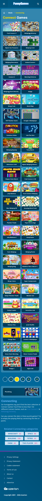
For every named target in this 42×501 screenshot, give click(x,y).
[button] (38, 4)
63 (20, 434)
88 (35, 434)
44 (35, 438)
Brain (10, 13)
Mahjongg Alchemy (8, 411)
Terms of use (12, 470)
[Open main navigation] (4, 4)
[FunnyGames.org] (4, 13)
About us (10, 474)
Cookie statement (13, 465)
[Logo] (21, 4)
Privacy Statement (13, 461)
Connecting (20, 13)
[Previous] (5, 379)
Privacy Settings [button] (13, 457)
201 (35, 443)
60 (15, 443)
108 (18, 438)
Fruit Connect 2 (32, 409)
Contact (10, 478)
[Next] (11, 379)
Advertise (10, 482)
